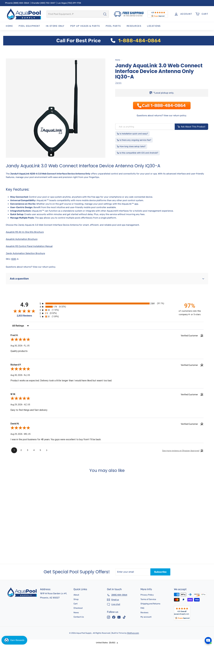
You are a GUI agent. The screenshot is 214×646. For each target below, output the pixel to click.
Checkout (78, 608)
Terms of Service (148, 599)
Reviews (144, 612)
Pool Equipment (29, 26)
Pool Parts (113, 26)
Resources (134, 26)
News (76, 612)
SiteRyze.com (133, 633)
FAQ (142, 608)
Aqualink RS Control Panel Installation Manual (29, 246)
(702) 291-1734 (74, 3)
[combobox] (78, 14)
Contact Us (79, 617)
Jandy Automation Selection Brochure (25, 253)
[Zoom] (55, 108)
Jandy (118, 83)
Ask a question (19, 278)
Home (9, 26)
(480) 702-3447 (47, 3)
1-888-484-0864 (139, 41)
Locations (154, 26)
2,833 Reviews (24, 315)
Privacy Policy (147, 595)
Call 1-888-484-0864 (21, 548)
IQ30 (13, 259)
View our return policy (174, 115)
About (76, 595)
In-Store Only (55, 26)
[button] (107, 642)
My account (145, 617)
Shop (76, 599)
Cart (75, 603)
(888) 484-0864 (21, 3)
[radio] (107, 303)
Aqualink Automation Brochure (21, 239)
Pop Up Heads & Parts (85, 26)
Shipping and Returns (150, 603)
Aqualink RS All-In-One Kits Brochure (25, 232)
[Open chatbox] (208, 640)
